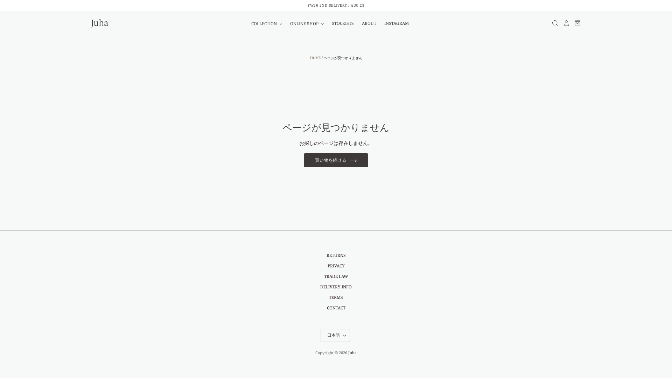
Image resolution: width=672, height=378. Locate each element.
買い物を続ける (331, 160)
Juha (352, 352)
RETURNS (336, 255)
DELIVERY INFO (336, 287)
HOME (315, 57)
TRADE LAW (336, 276)
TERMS (336, 297)
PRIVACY (336, 266)
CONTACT (336, 308)
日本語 (333, 335)
